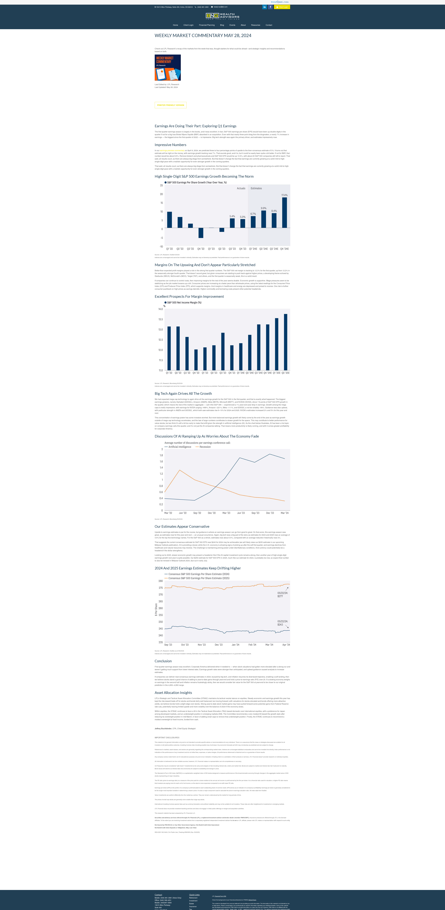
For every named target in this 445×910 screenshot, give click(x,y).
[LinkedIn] (264, 7)
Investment (193, 900)
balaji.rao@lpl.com (220, 7)
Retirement (193, 898)
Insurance (193, 906)
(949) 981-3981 (203, 7)
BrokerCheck (252, 900)
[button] (175, 25)
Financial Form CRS (220, 896)
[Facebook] (270, 7)
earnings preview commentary (172, 150)
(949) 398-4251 (165, 900)
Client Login (283, 7)
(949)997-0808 (166, 902)
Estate (191, 903)
